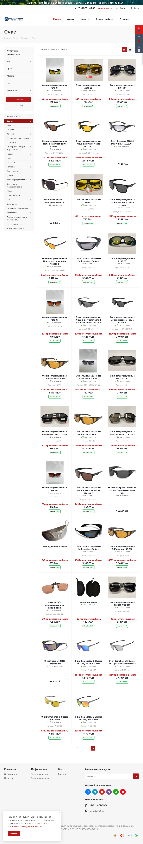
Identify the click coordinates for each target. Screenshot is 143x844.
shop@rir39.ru (97, 811)
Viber (109, 792)
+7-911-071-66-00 (86, 8)
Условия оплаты (39, 774)
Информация (39, 769)
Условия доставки (40, 778)
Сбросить (19, 105)
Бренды (62, 774)
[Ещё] (135, 19)
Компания (10, 769)
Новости (8, 778)
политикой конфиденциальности (25, 826)
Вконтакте (88, 792)
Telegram (95, 792)
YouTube (102, 792)
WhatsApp (116, 792)
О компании (10, 774)
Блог (61, 769)
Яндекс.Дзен (123, 792)
